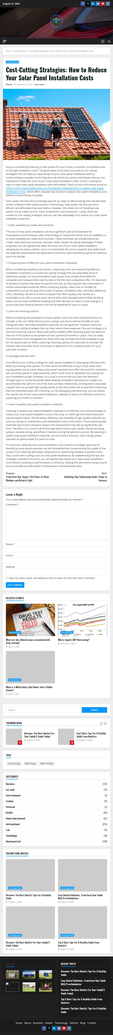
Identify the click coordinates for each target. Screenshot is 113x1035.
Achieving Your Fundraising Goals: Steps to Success (85, 477)
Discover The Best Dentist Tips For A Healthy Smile (30, 875)
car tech (10, 789)
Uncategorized (13, 841)
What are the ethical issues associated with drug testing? (30, 620)
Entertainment (13, 795)
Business (10, 784)
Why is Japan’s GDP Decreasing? (82, 620)
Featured (10, 807)
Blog (82, 1023)
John (10, 84)
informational (12, 62)
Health (9, 812)
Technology (13, 763)
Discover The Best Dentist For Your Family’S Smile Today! (14, 737)
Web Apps (30, 763)
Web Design (47, 763)
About (27, 1023)
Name (10, 544)
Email (10, 555)
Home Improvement (15, 818)
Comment (12, 504)
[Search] (109, 41)
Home (19, 1023)
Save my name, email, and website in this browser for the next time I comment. (52, 578)
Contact (91, 1023)
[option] (30, 738)
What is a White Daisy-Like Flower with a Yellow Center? (30, 667)
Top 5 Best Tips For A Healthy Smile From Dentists (66, 737)
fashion (9, 801)
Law (8, 830)
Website (10, 566)
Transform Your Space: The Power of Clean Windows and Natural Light (27, 477)
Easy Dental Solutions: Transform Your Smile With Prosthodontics (82, 875)
